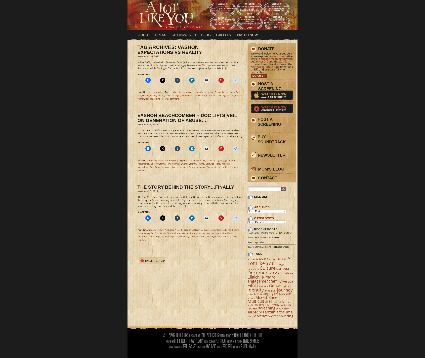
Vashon (140, 98)
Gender (145, 95)
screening (220, 95)
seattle (280, 308)
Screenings (151, 92)
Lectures (170, 95)
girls (286, 286)
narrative (210, 95)
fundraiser (176, 163)
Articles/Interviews (155, 160)
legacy (178, 95)
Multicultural (199, 95)
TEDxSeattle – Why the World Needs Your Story (269, 233)
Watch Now (247, 35)
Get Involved (183, 35)
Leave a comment (170, 98)
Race (268, 305)
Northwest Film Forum (265, 67)
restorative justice (170, 167)
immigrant (270, 290)
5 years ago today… (256, 242)
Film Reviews (170, 160)
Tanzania (230, 95)
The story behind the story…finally (185, 187)
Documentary (228, 92)
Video (160, 92)
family (239, 92)
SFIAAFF (287, 309)
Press (160, 35)
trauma (238, 95)
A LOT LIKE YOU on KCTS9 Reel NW (264, 237)
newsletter (271, 155)
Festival (288, 281)
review (252, 308)
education (285, 273)
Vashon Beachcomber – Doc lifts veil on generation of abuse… (187, 118)
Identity (153, 95)
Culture (217, 92)
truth (250, 316)
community (253, 268)
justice (251, 294)
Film (139, 95)
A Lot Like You (171, 15)
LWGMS (278, 294)
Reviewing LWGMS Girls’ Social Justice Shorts (268, 246)
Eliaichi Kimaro (262, 277)
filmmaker (262, 286)
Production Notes (172, 230)
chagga (210, 92)
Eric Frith (155, 163)
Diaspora (282, 269)
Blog (206, 35)
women (274, 316)
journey (161, 95)
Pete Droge (155, 167)
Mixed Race (187, 95)
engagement (259, 281)
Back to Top (155, 260)
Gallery (224, 35)
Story (257, 312)
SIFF (250, 312)
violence (149, 98)
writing (157, 98)
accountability (199, 92)
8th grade (253, 259)
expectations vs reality (169, 52)
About (144, 35)
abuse (189, 92)
